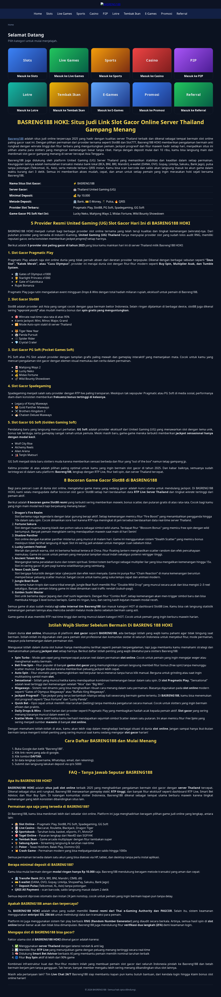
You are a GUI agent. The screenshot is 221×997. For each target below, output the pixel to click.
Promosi (166, 14)
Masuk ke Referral (193, 110)
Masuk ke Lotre (27, 110)
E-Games (151, 14)
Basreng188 (15, 138)
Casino (94, 14)
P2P (105, 14)
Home (38, 14)
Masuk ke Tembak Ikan (69, 110)
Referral (182, 14)
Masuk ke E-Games (110, 110)
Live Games (64, 14)
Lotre (115, 14)
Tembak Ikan (132, 14)
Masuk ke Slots (27, 76)
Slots (49, 14)
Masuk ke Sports (110, 76)
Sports (80, 14)
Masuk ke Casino (152, 76)
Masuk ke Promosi (152, 110)
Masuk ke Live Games (69, 76)
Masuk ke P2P (193, 76)
